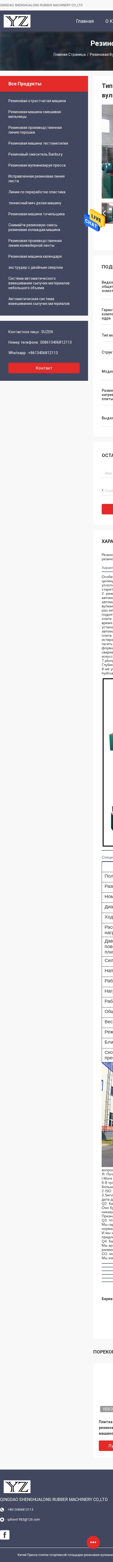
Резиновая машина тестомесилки (38, 143)
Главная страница (70, 54)
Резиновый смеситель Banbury (35, 154)
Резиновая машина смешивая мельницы (34, 114)
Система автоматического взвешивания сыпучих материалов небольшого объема (39, 283)
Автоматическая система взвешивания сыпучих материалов (39, 301)
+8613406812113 (43, 353)
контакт (44, 368)
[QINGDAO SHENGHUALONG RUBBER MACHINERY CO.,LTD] (17, 21)
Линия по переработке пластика (36, 192)
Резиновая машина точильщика (36, 214)
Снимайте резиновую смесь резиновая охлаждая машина (34, 227)
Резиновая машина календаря (35, 256)
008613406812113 (56, 342)
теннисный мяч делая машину (34, 203)
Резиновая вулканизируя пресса (37, 165)
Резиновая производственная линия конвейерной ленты (35, 243)
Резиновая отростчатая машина (37, 101)
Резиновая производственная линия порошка (35, 129)
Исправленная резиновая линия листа (36, 178)
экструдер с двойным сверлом (35, 267)
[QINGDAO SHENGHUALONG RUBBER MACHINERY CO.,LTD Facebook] (4, 1535)
